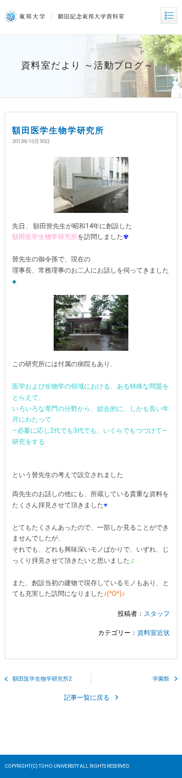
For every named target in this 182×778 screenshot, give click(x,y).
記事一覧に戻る (87, 697)
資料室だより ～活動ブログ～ (87, 65)
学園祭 (161, 679)
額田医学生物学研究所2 (42, 679)
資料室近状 (153, 632)
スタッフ (157, 613)
